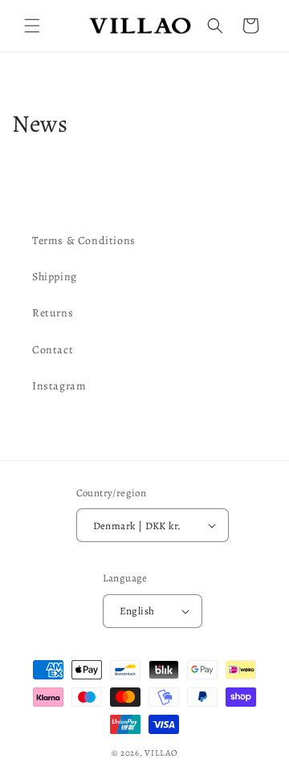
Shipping (54, 276)
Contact (52, 349)
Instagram (59, 386)
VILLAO (160, 753)
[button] (32, 25)
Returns (52, 312)
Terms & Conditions (84, 240)
